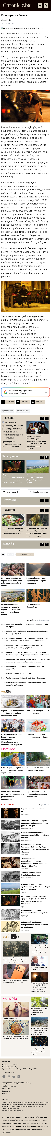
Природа (24, 916)
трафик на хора (23, 411)
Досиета (24, 855)
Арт (23, 907)
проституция (7, 411)
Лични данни (6, 1089)
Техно (23, 892)
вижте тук (15, 1109)
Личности (25, 814)
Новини (4, 1094)
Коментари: (12, 492)
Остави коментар (40, 492)
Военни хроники (27, 828)
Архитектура (26, 840)
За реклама (6, 1091)
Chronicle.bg (6, 20)
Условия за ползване (9, 1086)
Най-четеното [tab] (43, 620)
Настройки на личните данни (12, 1111)
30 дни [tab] (46, 805)
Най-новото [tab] (31, 620)
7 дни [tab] (41, 805)
